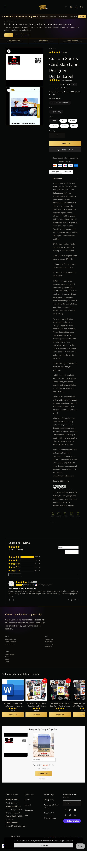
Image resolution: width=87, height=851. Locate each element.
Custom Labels (73, 16)
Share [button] (53, 522)
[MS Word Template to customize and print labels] (13, 689)
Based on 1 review (15, 549)
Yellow (54, 126)
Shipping (52, 88)
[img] (21, 582)
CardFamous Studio (10, 639)
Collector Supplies (63, 16)
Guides (7, 661)
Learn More (69, 841)
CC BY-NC (70, 489)
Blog (26, 815)
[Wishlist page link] (66, 7)
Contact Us (29, 810)
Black (64, 126)
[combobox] (44, 760)
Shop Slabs (26, 34)
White (54, 121)
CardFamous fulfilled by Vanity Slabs (19, 17)
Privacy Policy (49, 800)
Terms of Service (50, 818)
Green (72, 121)
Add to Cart (13, 715)
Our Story (7, 656)
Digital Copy (56, 112)
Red (63, 121)
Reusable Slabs (44, 16)
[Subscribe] (78, 803)
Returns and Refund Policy (51, 806)
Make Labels (18, 34)
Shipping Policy (49, 813)
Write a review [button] (71, 552)
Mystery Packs (53, 16)
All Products (48, 646)
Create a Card (8, 34)
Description (56, 171)
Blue (74, 126)
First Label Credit (10, 644)
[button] (4, 7)
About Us (28, 805)
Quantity (52, 131)
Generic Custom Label (60, 103)
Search (27, 800)
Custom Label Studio (10, 641)
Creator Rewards (9, 654)
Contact (7, 659)
